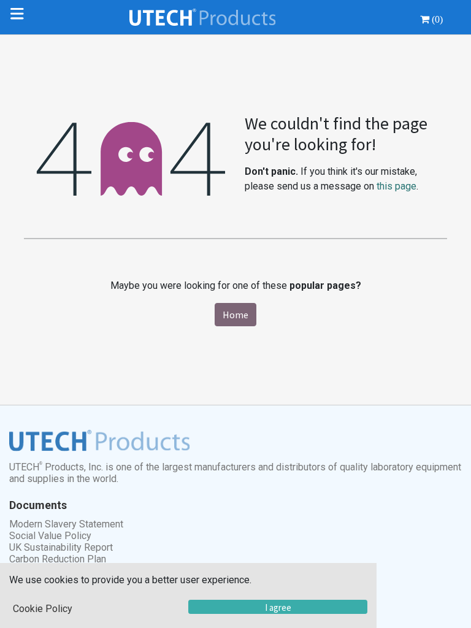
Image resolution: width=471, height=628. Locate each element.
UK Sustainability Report (61, 547)
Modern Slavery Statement (66, 524)
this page (396, 186)
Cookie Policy (42, 609)
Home (235, 314)
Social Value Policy (50, 536)
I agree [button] (278, 607)
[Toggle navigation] (19, 17)
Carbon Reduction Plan (57, 559)
